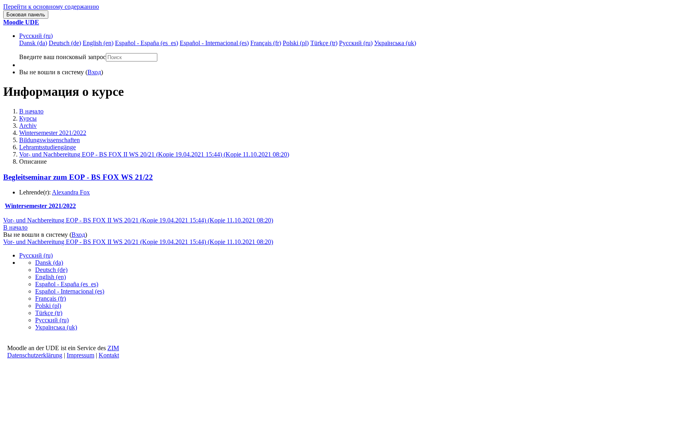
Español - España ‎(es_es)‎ (66, 284)
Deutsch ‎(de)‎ (51, 269)
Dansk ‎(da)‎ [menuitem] (33, 43)
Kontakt (109, 355)
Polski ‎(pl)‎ (48, 305)
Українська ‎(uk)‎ (56, 327)
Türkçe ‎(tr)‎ (48, 312)
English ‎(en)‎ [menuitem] (98, 43)
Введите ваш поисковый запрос (62, 57)
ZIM (113, 348)
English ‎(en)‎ (50, 277)
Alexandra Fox (71, 192)
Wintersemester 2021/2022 (52, 132)
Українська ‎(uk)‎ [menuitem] (395, 43)
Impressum (80, 355)
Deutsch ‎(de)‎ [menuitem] (65, 43)
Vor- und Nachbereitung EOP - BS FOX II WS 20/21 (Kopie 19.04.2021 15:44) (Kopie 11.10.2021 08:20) (154, 154)
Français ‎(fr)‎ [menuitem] (265, 43)
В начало (31, 111)
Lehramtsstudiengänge (47, 147)
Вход (94, 72)
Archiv (28, 125)
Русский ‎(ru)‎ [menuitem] (356, 43)
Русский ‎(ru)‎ (36, 35)
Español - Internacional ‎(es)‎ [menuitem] (214, 43)
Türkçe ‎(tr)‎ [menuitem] (323, 43)
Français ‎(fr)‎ (50, 298)
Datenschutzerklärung (34, 355)
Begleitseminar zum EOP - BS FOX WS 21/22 (78, 177)
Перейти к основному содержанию (51, 6)
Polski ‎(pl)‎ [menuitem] (296, 43)
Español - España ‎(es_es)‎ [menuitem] (146, 43)
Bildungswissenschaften (49, 140)
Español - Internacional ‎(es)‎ (69, 291)
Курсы (28, 118)
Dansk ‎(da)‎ (49, 262)
